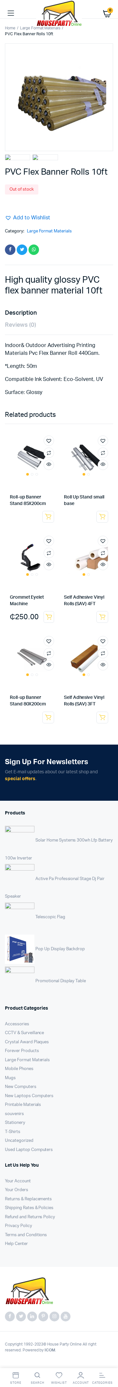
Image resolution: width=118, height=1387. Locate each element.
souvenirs (14, 1114)
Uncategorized (19, 1141)
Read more (48, 517)
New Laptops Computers (29, 1096)
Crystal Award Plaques (27, 1042)
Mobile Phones (19, 1069)
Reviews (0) (20, 325)
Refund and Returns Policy (30, 1217)
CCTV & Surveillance (24, 1033)
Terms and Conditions (26, 1235)
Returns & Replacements (28, 1199)
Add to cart (49, 617)
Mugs (10, 1078)
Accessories (17, 1024)
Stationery (15, 1123)
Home (10, 28)
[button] (27, 218)
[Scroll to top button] (107, 1360)
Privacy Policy (18, 1226)
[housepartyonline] (59, 13)
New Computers (20, 1087)
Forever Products (22, 1051)
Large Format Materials (40, 28)
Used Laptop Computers (29, 1150)
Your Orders (16, 1190)
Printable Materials (23, 1105)
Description (21, 313)
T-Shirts (12, 1132)
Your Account (18, 1181)
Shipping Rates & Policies (29, 1208)
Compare (49, 453)
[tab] (56, 313)
